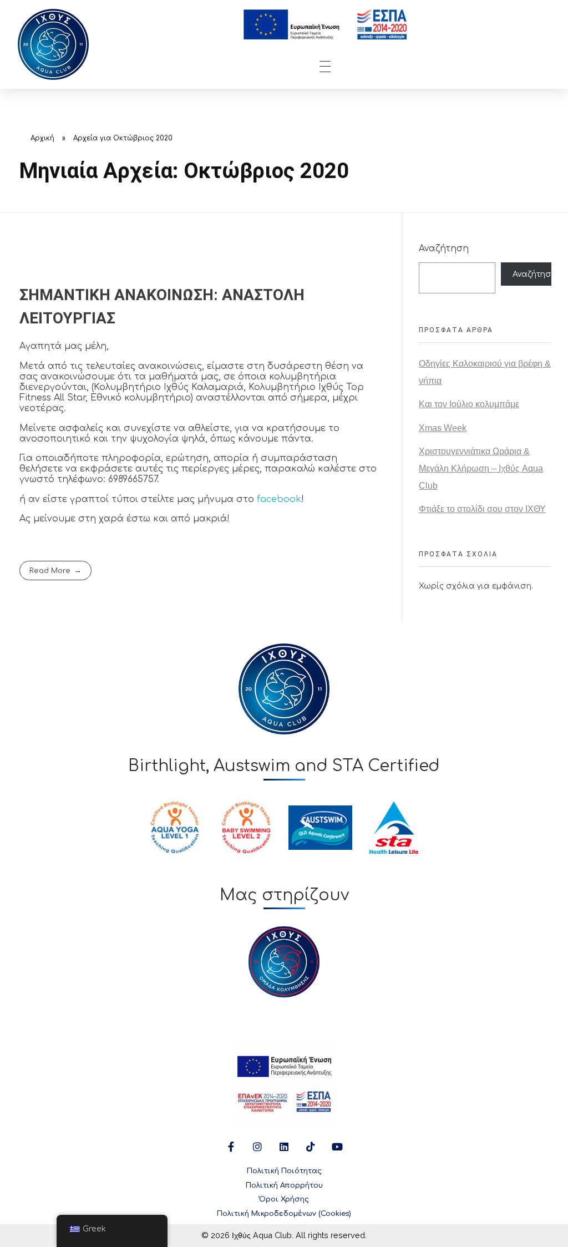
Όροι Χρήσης (284, 1199)
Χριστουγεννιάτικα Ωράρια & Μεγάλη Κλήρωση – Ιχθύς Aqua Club (481, 468)
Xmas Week (442, 428)
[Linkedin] (284, 1147)
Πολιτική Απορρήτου (284, 1185)
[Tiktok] (311, 1147)
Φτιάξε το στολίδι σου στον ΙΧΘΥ (482, 509)
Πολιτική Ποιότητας (284, 1171)
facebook (279, 499)
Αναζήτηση (444, 249)
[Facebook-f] (231, 1147)
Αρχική (42, 138)
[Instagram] (257, 1147)
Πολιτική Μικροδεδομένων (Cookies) (284, 1214)
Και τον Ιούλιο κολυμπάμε (469, 404)
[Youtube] (337, 1147)
